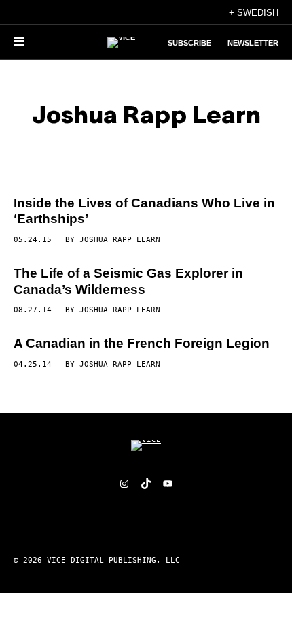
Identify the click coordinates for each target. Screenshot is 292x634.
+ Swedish (253, 12)
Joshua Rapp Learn (119, 239)
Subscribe (189, 43)
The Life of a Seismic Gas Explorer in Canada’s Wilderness (128, 281)
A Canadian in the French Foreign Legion (142, 343)
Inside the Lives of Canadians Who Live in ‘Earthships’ (144, 211)
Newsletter (252, 43)
